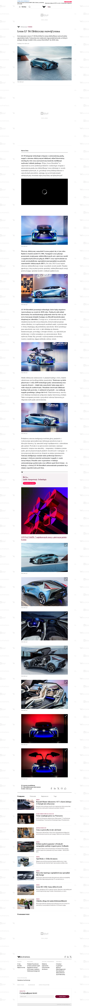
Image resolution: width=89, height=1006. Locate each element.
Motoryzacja (24, 27)
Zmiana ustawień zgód (33, 965)
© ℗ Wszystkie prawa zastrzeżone (31, 787)
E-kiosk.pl (58, 964)
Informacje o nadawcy (33, 969)
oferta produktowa (44, 984)
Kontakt (19, 965)
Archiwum (45, 969)
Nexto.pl (58, 967)
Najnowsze (44, 796)
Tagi (55, 796)
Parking (30, 27)
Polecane (33, 796)
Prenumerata (45, 967)
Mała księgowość (61, 969)
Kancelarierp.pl (60, 971)
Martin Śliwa (24, 150)
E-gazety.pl (59, 965)
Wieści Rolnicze (60, 972)
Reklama (44, 964)
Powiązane (21, 796)
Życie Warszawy (60, 974)
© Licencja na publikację (28, 785)
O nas (19, 964)
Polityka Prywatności (33, 964)
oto (49, 7)
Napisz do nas (21, 967)
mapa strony (20, 984)
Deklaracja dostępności (33, 971)
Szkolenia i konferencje (23, 980)
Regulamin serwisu (32, 967)
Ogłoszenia (45, 965)
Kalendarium (31, 984)
